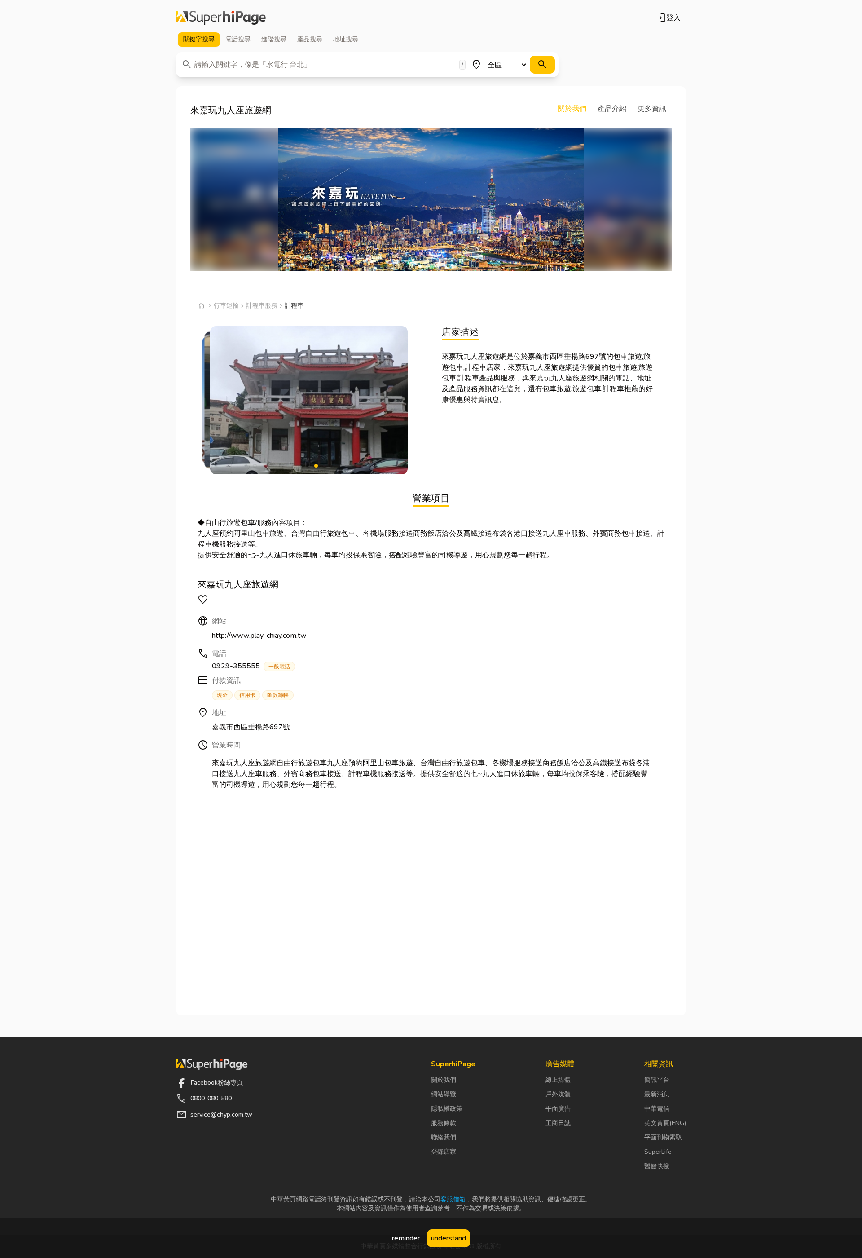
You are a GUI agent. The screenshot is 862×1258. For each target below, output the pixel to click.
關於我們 (443, 1080)
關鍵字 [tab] (199, 39)
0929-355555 (251, 666)
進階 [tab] (273, 39)
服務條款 (443, 1123)
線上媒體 (558, 1080)
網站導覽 (443, 1094)
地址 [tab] (345, 39)
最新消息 (656, 1094)
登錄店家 (443, 1152)
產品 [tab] (309, 39)
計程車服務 (261, 305)
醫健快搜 (656, 1166)
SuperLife (658, 1152)
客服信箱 (453, 1199)
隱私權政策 (446, 1108)
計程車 (294, 305)
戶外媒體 (558, 1094)
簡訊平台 (656, 1080)
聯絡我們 (443, 1137)
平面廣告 (558, 1108)
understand (448, 1238)
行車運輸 (226, 305)
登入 (668, 18)
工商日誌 (558, 1123)
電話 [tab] (238, 39)
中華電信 (656, 1108)
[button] (575, 108)
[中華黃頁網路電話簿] (221, 18)
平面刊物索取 (663, 1137)
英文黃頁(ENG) (665, 1123)
